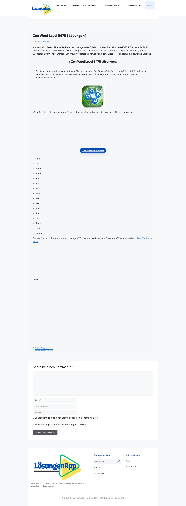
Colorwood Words (133, 5)
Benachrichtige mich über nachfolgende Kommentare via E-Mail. (67, 418)
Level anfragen (98, 473)
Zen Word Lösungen (93, 150)
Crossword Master (111, 5)
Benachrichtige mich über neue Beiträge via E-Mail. (61, 424)
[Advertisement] (93, 132)
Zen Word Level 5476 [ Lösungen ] (44, 350)
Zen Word (41, 347)
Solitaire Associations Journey (84, 5)
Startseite (97, 468)
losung (36, 347)
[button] (56, 13)
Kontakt (150, 5)
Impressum (130, 461)
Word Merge (61, 5)
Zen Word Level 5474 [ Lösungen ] (44, 349)
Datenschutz (131, 466)
